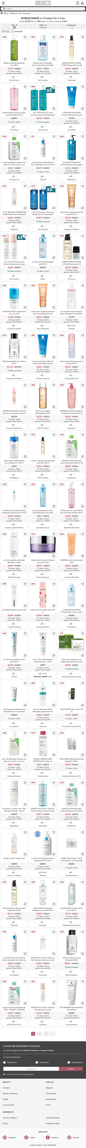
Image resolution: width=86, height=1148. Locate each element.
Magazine (49, 1088)
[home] (1, 13)
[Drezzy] (43, 3)
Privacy (5, 1123)
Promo (48, 1105)
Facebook (54, 1137)
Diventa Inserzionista (10, 1093)
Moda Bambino (77, 1062)
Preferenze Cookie (52, 1123)
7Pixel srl (40, 1145)
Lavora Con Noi (8, 1105)
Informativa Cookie (52, 1118)
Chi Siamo (6, 1088)
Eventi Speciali (51, 1099)
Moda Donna (12, 1062)
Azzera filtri (19, 31)
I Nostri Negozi (51, 1093)
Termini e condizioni (10, 1118)
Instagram (11, 1137)
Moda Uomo (44, 1062)
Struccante (5, 31)
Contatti (5, 1099)
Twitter (32, 1137)
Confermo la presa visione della (20, 1074)
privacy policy (29, 1074)
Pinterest (76, 1137)
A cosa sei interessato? (11, 1057)
